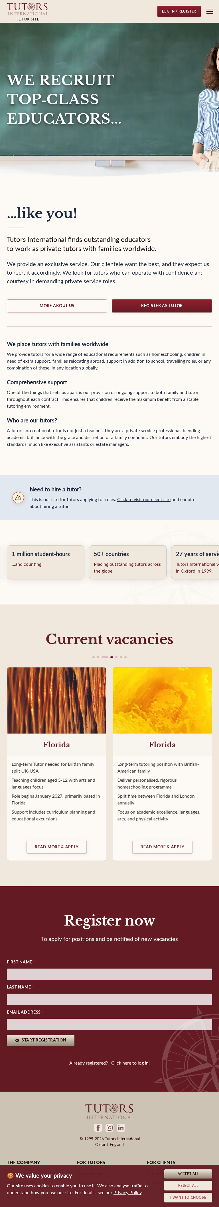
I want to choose (188, 1198)
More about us (57, 305)
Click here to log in (130, 1063)
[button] (93, 657)
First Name (19, 962)
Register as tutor (162, 305)
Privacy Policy (127, 1192)
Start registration (44, 1040)
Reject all (188, 1186)
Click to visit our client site (144, 499)
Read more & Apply (56, 847)
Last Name (19, 987)
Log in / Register (179, 11)
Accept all (188, 1174)
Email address (24, 1012)
